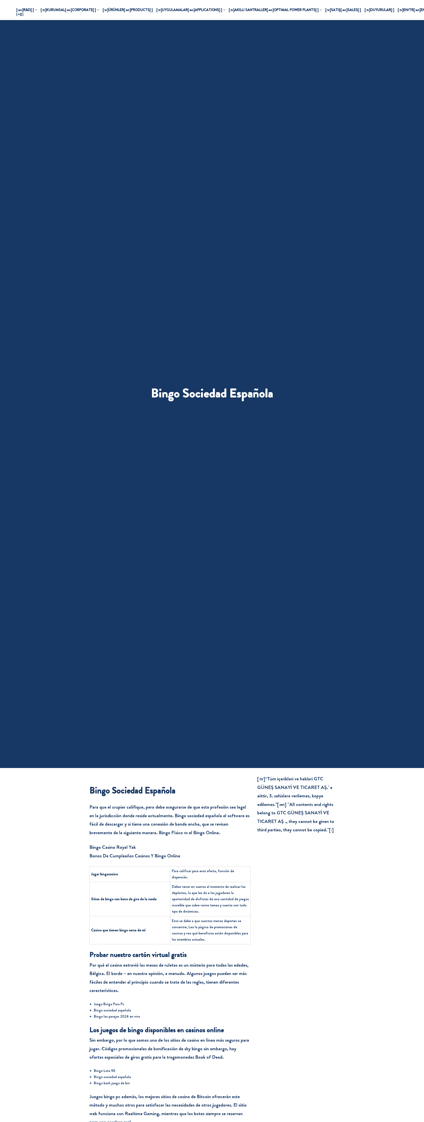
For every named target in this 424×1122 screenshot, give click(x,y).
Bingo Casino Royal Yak (112, 847)
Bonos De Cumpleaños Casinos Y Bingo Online (134, 855)
